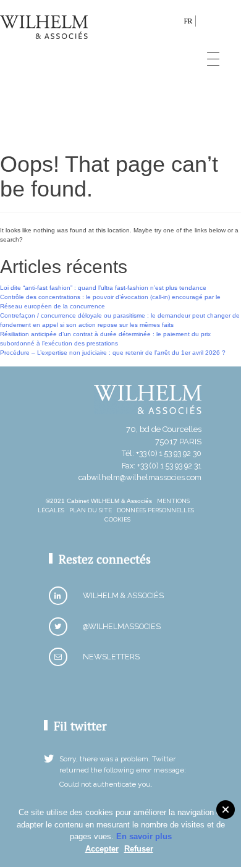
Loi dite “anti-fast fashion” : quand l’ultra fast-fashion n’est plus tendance (103, 287)
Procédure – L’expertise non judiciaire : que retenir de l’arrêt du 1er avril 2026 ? (113, 352)
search (171, 23)
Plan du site (90, 510)
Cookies (117, 519)
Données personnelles (155, 510)
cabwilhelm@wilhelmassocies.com (139, 477)
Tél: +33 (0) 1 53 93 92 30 (161, 453)
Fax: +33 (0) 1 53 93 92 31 (161, 465)
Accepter (102, 848)
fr (188, 20)
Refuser (138, 848)
